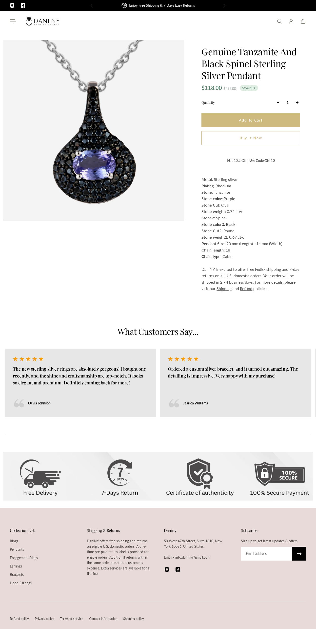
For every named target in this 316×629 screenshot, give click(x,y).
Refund (246, 288)
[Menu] (13, 21)
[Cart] (303, 21)
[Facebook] (23, 5)
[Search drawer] (279, 21)
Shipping (224, 288)
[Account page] (291, 21)
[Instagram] (12, 5)
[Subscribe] (299, 554)
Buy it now (251, 138)
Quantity (208, 102)
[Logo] (42, 21)
